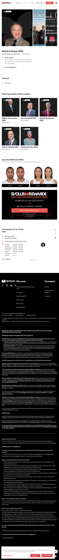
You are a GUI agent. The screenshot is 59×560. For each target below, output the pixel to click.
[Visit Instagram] (7, 285)
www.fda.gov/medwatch (50, 426)
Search (50, 3)
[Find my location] (55, 238)
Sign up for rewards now (28, 210)
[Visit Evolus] (8, 281)
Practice (18, 2)
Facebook (8, 259)
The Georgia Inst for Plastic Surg (11, 54)
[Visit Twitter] (15, 285)
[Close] (52, 548)
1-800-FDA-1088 (9, 428)
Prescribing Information (7, 422)
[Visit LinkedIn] (11, 285)
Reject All (35, 555)
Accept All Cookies (47, 555)
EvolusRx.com (31, 534)
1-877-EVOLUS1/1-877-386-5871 (44, 425)
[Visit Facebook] (3, 285)
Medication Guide (34, 422)
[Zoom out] (55, 232)
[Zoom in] (55, 230)
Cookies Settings (31, 315)
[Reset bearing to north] (55, 235)
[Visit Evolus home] (7, 3)
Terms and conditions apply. (29, 213)
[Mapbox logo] (33, 260)
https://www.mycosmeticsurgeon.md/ (16, 241)
